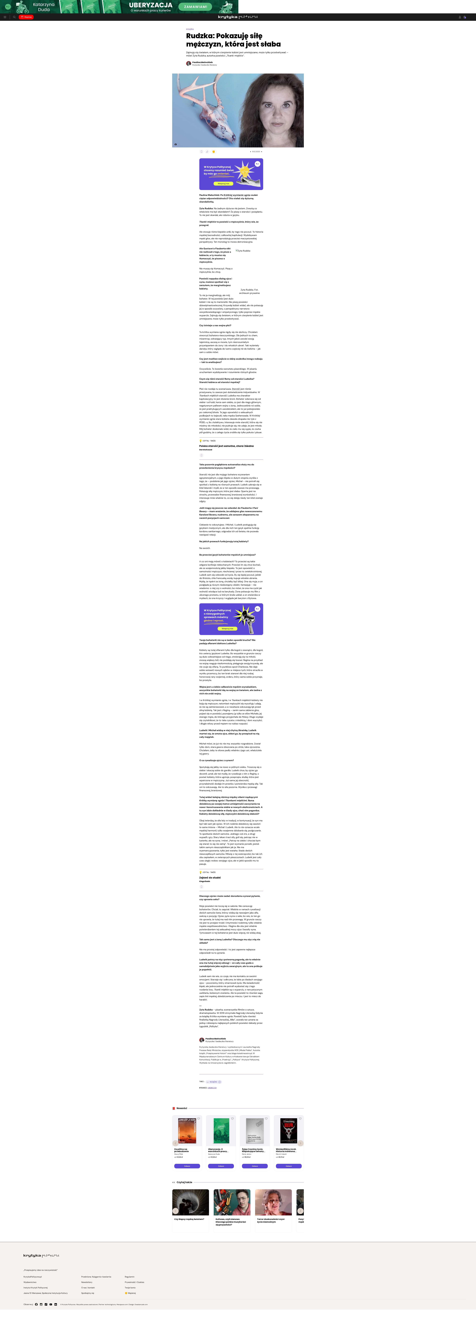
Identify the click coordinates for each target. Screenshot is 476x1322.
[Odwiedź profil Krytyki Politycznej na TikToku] (46, 1304)
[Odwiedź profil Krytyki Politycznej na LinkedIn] (55, 1304)
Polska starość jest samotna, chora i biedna (226, 446)
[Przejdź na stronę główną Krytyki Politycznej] (41, 1256)
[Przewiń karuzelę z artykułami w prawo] (300, 1211)
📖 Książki (212, 1082)
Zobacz (187, 1166)
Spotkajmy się (87, 1293)
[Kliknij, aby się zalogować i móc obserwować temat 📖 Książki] (219, 1082)
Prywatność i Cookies (134, 1282)
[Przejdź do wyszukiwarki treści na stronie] (14, 17)
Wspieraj (28, 17)
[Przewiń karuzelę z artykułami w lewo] (175, 1211)
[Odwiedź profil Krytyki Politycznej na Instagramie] (41, 1304)
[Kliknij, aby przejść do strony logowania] (459, 17)
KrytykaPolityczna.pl (33, 1276)
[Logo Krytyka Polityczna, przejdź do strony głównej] (238, 17)
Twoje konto (130, 1287)
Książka (190, 29)
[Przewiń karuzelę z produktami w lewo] (175, 1143)
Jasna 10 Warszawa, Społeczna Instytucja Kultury (46, 1293)
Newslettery (86, 1282)
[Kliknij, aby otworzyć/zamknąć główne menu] (5, 17)
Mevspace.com (122, 1304)
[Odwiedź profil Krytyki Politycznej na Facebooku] (36, 1304)
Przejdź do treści (12, 7)
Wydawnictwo (30, 1282)
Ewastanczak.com (141, 1304)
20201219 (212, 1088)
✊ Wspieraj (130, 1293)
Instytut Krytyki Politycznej (36, 1287)
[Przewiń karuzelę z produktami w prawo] (300, 1143)
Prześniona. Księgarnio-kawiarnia (96, 1276)
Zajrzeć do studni (210, 877)
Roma (251, 800)
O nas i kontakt (88, 1287)
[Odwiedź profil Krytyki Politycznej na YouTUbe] (50, 1304)
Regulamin (129, 1276)
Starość (236, 388)
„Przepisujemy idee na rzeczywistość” (41, 1270)
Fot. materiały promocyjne (174, 144)
